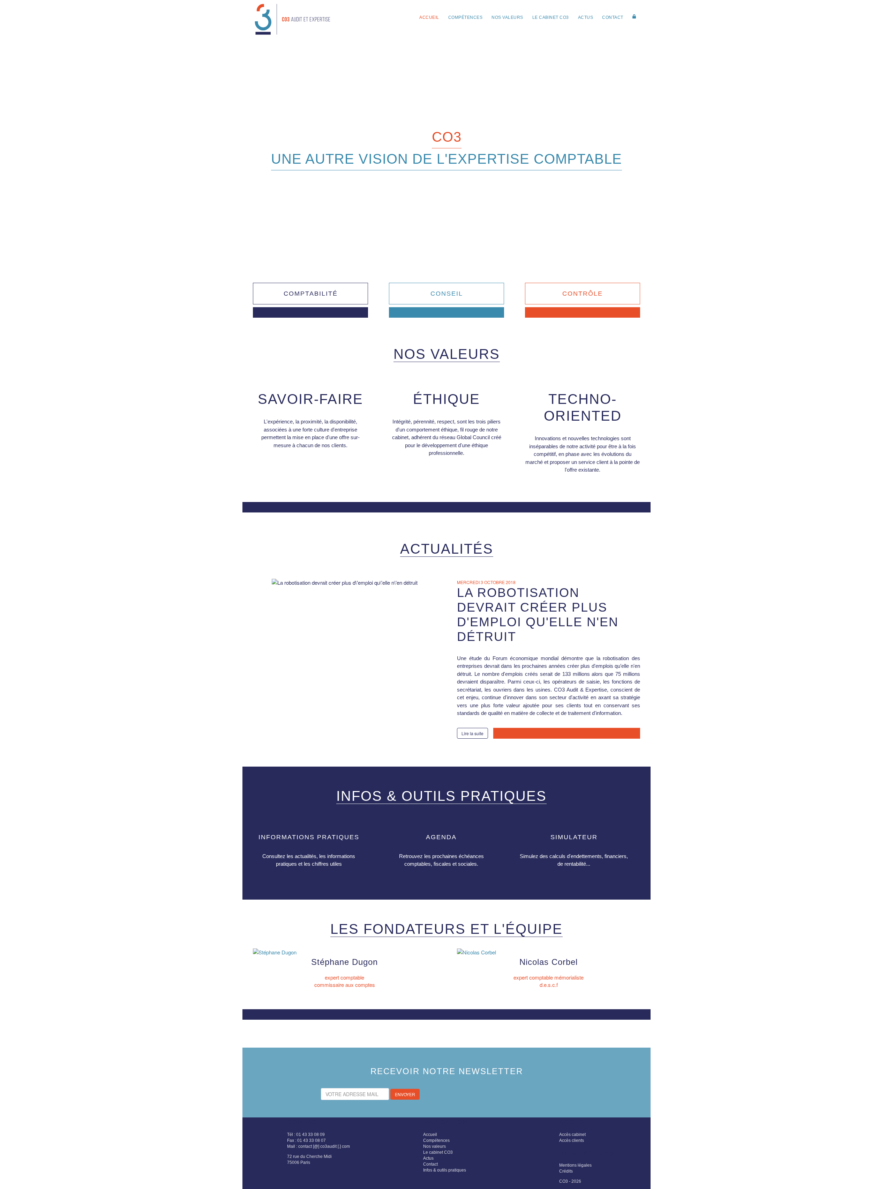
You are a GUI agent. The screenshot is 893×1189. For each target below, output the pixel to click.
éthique (446, 399)
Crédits (566, 1171)
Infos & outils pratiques (444, 1170)
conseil (446, 293)
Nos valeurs (507, 17)
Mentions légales (575, 1165)
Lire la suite (472, 733)
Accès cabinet (572, 1134)
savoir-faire (310, 399)
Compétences (465, 17)
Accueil (429, 17)
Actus (585, 17)
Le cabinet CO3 (550, 17)
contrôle (582, 293)
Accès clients (571, 1140)
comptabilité (311, 293)
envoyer (405, 1094)
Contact (612, 17)
